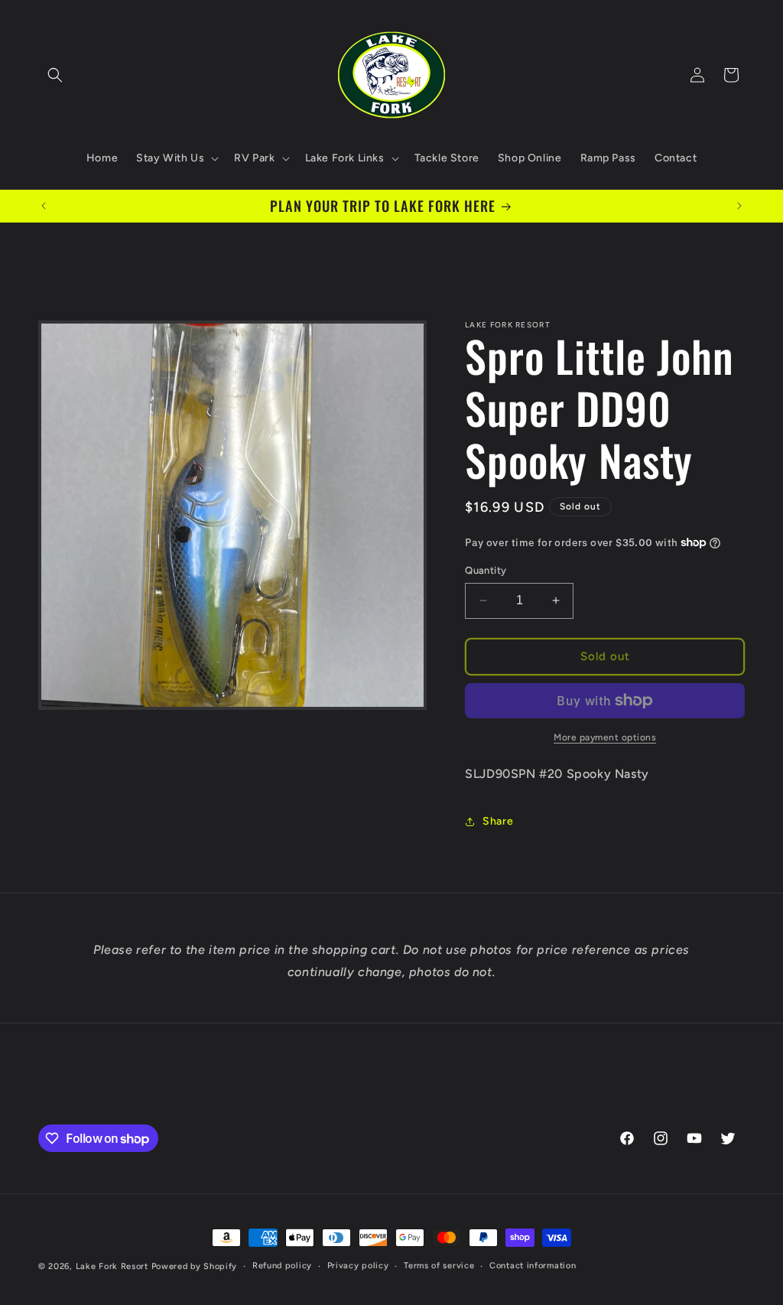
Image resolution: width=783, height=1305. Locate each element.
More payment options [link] (605, 737)
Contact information (532, 1266)
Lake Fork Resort (112, 1266)
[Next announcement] (739, 205)
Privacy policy (358, 1266)
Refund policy (282, 1266)
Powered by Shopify (194, 1266)
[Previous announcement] (43, 205)
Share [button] (497, 821)
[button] (55, 75)
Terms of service (439, 1266)
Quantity (485, 570)
